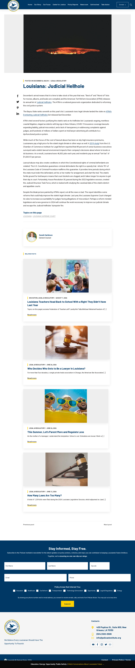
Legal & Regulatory (58, 81)
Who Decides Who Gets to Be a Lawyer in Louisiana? (56, 368)
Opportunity (92, 591)
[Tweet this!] (18, 102)
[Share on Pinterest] (18, 108)
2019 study (94, 143)
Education (33, 298)
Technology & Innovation (75, 591)
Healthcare (31, 591)
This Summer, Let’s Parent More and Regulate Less (55, 431)
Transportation (57, 591)
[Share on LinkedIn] (18, 114)
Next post (108, 524)
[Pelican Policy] (13, 6)
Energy (119, 591)
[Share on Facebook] (18, 96)
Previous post (28, 524)
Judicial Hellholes (44, 102)
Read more (31, 315)
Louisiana (27, 216)
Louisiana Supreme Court (44, 216)
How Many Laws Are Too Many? (44, 495)
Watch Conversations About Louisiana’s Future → (86, 664)
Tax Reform (44, 591)
